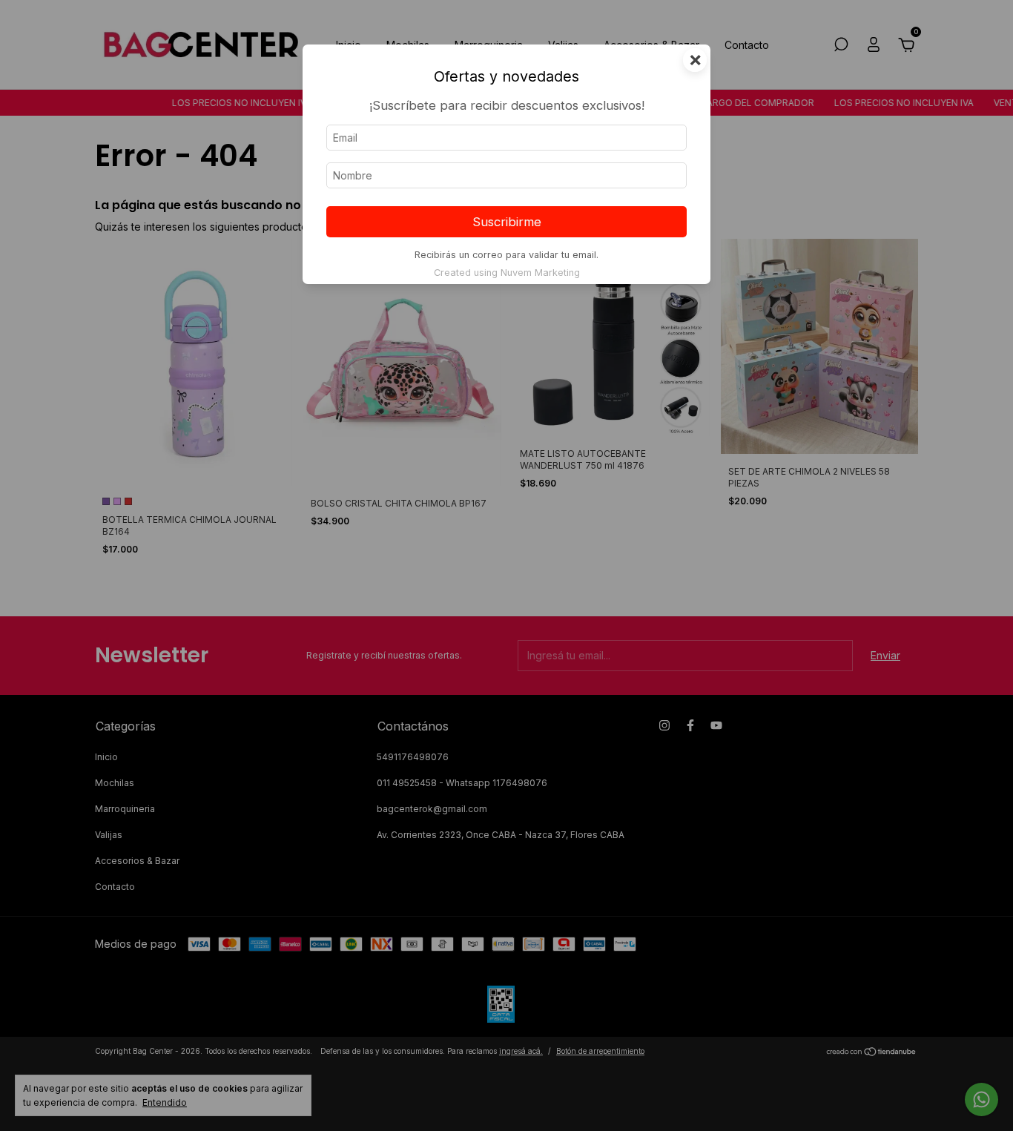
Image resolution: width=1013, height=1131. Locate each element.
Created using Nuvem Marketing (507, 272)
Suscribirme (506, 221)
